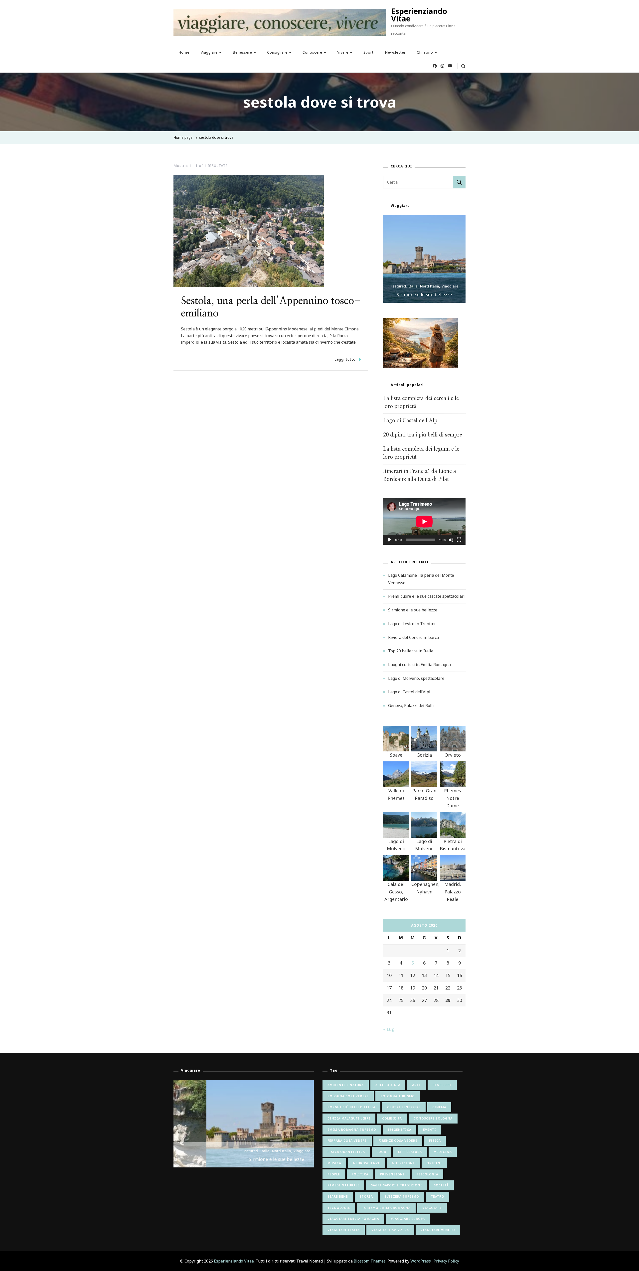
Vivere (342, 52)
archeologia (387, 1085)
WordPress (420, 1261)
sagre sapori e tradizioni (396, 1185)
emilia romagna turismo (351, 1130)
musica (334, 1163)
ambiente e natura (345, 1085)
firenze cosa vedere (397, 1140)
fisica (435, 1140)
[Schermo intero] (459, 543)
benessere (442, 1085)
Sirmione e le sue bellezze (424, 294)
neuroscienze (366, 1163)
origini (434, 1163)
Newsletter (395, 52)
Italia (413, 286)
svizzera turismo (402, 1196)
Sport (368, 52)
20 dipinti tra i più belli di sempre (422, 434)
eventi (429, 1130)
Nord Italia (429, 286)
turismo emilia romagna (386, 1208)
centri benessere (404, 1107)
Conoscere (312, 52)
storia (366, 1196)
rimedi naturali (343, 1185)
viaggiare (432, 1208)
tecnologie (338, 1208)
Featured (398, 286)
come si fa (392, 1118)
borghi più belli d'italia (351, 1107)
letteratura (410, 1152)
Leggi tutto (345, 359)
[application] (424, 521)
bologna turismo (397, 1096)
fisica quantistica (346, 1152)
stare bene (337, 1196)
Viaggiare (209, 52)
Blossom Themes (370, 1261)
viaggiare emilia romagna (353, 1219)
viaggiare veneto (438, 1230)
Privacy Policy (446, 1261)
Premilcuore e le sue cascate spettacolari (426, 596)
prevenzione (392, 1174)
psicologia (427, 1174)
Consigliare (277, 52)
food (381, 1152)
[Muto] (451, 543)
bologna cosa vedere (348, 1096)
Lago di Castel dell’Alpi (411, 420)
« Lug (389, 1029)
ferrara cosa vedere (347, 1140)
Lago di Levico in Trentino (412, 623)
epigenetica (399, 1130)
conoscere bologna (433, 1118)
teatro (437, 1196)
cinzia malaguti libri (348, 1118)
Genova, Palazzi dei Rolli (411, 705)
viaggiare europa (408, 1219)
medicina (443, 1152)
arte (416, 1085)
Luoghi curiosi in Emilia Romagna (419, 664)
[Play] (389, 543)
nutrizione (403, 1163)
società (441, 1185)
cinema (439, 1107)
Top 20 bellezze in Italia (410, 651)
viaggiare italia (343, 1230)
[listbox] (424, 259)
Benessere (242, 52)
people (333, 1174)
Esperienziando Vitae (419, 15)
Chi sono (425, 52)
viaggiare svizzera (390, 1230)
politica (360, 1174)
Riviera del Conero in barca (413, 637)
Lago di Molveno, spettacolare (416, 678)
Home (183, 52)
